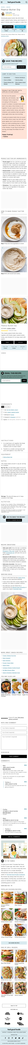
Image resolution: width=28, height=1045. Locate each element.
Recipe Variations (20, 77)
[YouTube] (19, 1038)
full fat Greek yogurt (12, 410)
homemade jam (10, 552)
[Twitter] (15, 1038)
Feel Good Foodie (14, 2)
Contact (4, 1032)
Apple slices (21, 577)
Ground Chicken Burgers (5, 905)
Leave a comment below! (14, 520)
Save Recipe (21, 67)
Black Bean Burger (5, 963)
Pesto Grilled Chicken (20, 980)
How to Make (7, 80)
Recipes (3, 7)
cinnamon (13, 417)
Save (24, 380)
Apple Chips (6, 665)
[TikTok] (22, 1038)
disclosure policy (5, 36)
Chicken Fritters (16, 694)
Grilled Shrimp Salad (6, 980)
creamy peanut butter (13, 412)
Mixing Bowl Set (7, 457)
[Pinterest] (12, 1038)
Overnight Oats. (17, 589)
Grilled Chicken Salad (6, 921)
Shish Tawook (18, 905)
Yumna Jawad (8, 12)
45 (22, 30)
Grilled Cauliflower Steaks (19, 964)
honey (12, 414)
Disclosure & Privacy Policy (14, 1041)
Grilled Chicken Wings (6, 937)
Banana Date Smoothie (19, 587)
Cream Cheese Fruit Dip (9, 655)
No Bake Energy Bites (9, 670)
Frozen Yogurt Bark (8, 663)
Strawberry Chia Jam (8, 551)
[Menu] (1, 2)
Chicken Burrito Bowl (20, 937)
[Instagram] (8, 1038)
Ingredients (7, 77)
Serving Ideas (19, 80)
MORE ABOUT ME (5, 885)
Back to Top (14, 1005)
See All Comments (14, 836)
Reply (25, 765)
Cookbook (10, 1032)
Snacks (8, 7)
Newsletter (14, 1034)
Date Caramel (6, 658)
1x (2, 407)
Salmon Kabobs (19, 995)
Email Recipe (20, 26)
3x (9, 407)
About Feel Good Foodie (19, 1032)
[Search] (26, 2)
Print (7, 342)
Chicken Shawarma (20, 921)
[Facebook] (5, 1038)
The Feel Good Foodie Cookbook (16, 874)
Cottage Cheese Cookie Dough (11, 668)
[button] (6, 15)
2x (5, 407)
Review (20, 342)
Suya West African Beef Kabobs (7, 996)
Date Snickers (6, 660)
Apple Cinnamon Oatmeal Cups (11, 672)
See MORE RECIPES (14, 943)
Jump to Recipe (7, 26)
